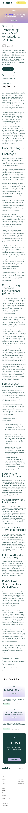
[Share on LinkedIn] (14, 86)
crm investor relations (8, 658)
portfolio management (8, 664)
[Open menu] (3, 3)
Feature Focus (6, 703)
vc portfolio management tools (10, 667)
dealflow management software (14, 611)
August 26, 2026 (15, 729)
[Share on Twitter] (9, 86)
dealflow (22, 137)
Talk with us (21, 3)
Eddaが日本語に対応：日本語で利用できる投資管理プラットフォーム (14, 700)
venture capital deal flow (9, 670)
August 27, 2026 (15, 704)
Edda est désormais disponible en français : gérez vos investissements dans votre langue (14, 725)
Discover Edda (8, 74)
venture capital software (13, 171)
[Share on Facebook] (4, 86)
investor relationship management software (13, 661)
